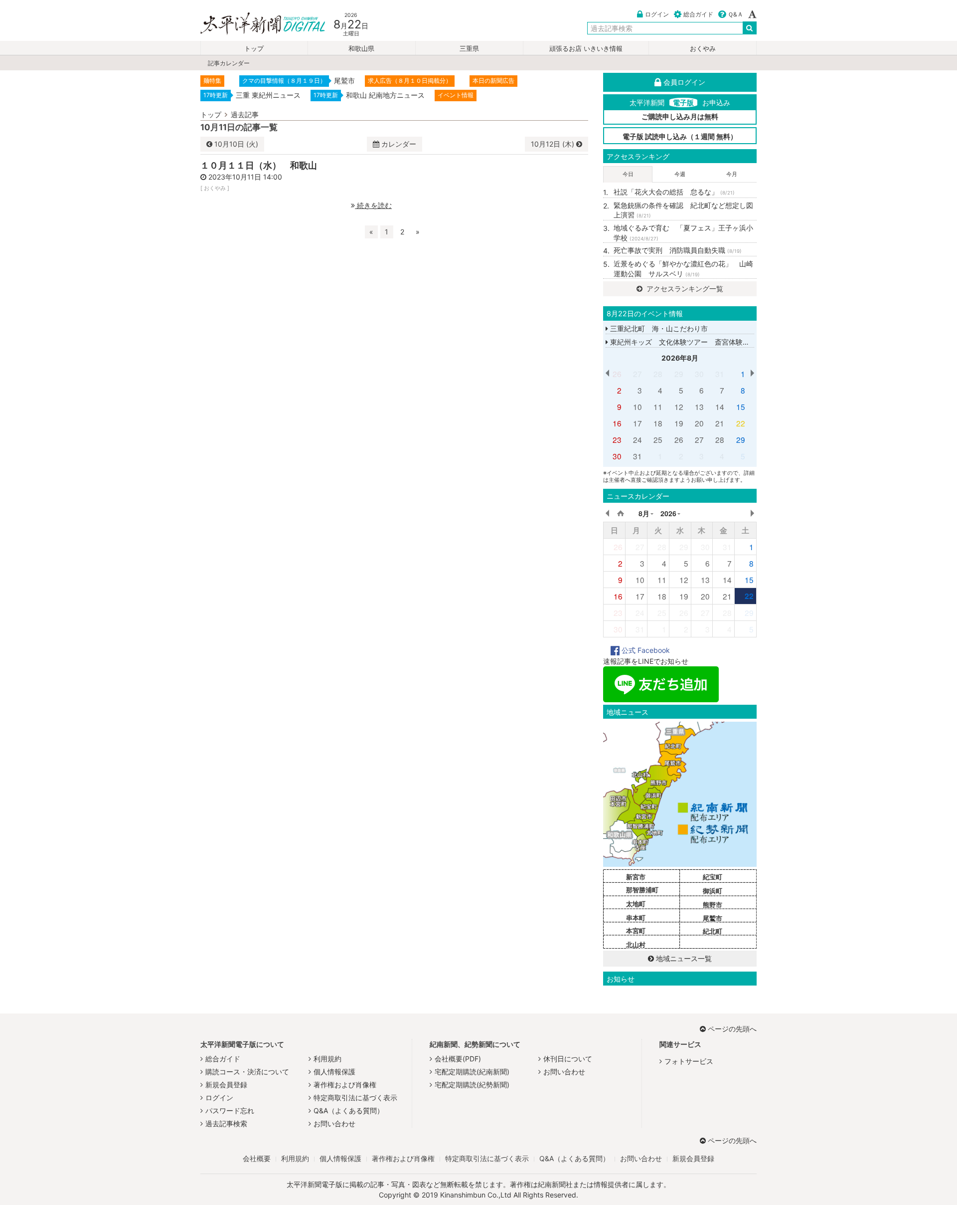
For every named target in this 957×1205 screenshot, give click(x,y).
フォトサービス (688, 1061)
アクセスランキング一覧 (683, 288)
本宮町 (635, 931)
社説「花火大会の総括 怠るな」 (674, 192)
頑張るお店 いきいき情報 (586, 48)
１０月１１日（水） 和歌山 (258, 165)
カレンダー (398, 144)
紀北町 (712, 931)
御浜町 (712, 891)
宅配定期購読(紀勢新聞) (472, 1084)
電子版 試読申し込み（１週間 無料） (680, 136)
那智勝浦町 (642, 890)
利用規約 (327, 1058)
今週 (679, 174)
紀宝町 (712, 877)
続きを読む (373, 205)
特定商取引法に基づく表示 (355, 1097)
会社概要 (257, 1158)
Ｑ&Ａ (735, 14)
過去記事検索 (226, 1123)
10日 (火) (236, 144)
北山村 (635, 945)
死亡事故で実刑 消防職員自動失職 (678, 250)
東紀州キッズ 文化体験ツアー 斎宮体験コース (686, 342)
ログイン (657, 14)
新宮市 (635, 877)
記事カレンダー (229, 63)
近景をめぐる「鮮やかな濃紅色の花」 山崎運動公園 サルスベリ (683, 268)
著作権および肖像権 (345, 1084)
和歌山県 (361, 48)
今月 (731, 174)
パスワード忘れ (229, 1110)
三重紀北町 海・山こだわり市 (658, 328)
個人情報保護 (334, 1071)
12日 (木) (553, 144)
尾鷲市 (712, 918)
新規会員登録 (226, 1084)
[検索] (750, 27)
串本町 (635, 918)
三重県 (469, 48)
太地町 (635, 904)
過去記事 (245, 114)
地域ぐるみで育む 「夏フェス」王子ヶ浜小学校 (683, 232)
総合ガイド (698, 14)
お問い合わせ (334, 1123)
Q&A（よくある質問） (349, 1110)
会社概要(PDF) (458, 1058)
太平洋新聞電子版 (255, 24)
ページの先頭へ (732, 1028)
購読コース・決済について (247, 1071)
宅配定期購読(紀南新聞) (472, 1071)
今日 (628, 174)
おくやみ (703, 48)
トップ (254, 48)
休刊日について (567, 1058)
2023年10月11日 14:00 (245, 177)
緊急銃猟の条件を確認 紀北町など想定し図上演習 (683, 210)
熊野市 (712, 905)
